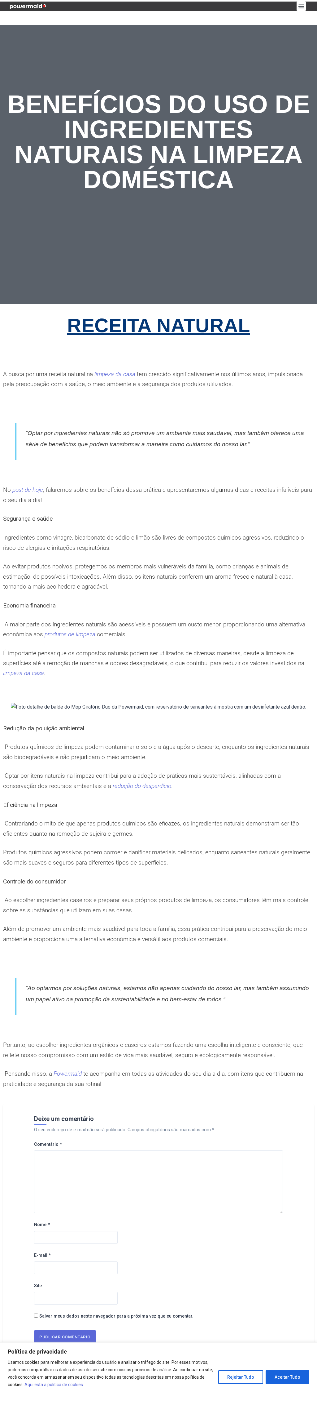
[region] (158, 1371)
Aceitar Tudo (287, 1377)
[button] (301, 6)
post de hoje (27, 489)
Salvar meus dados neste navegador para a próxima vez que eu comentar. (116, 1316)
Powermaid (68, 1073)
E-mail (42, 1255)
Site (38, 1285)
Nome (42, 1224)
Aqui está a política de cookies (53, 1384)
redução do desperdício (142, 785)
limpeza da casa (114, 374)
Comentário (48, 1144)
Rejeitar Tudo (240, 1377)
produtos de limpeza (70, 634)
